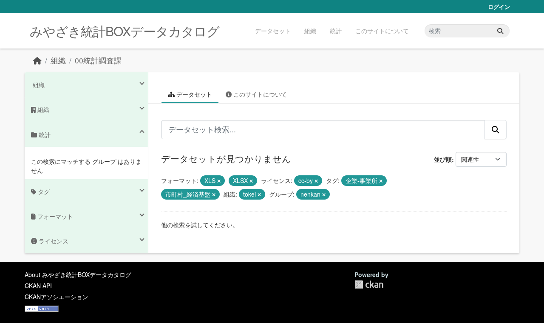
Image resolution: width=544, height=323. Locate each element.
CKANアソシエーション (56, 296)
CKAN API (38, 285)
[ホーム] (37, 60)
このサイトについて (382, 30)
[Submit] (500, 30)
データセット (273, 30)
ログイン (499, 7)
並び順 (443, 159)
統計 (336, 30)
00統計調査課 (98, 60)
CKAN (368, 284)
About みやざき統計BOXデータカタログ (78, 274)
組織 (310, 30)
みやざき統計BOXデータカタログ (124, 31)
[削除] (219, 180)
